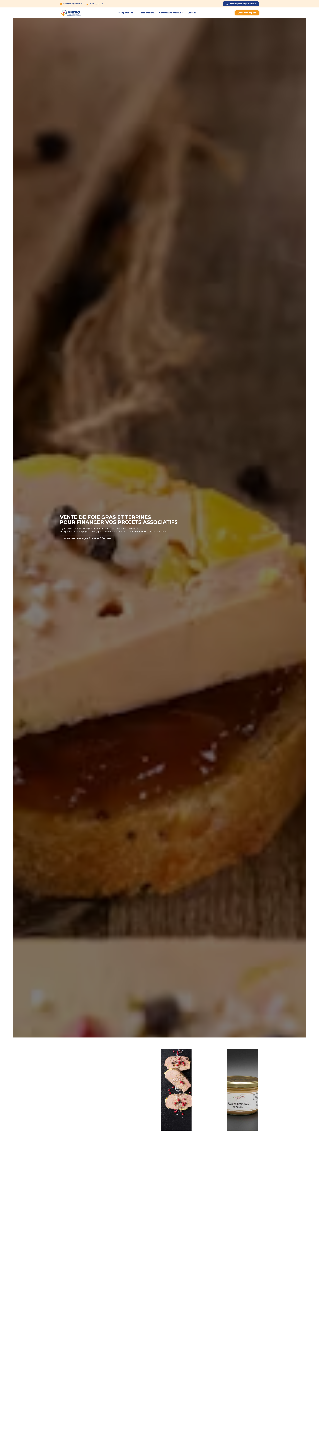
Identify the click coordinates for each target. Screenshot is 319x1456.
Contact (192, 13)
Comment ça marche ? (171, 13)
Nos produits (147, 13)
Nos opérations (125, 13)
